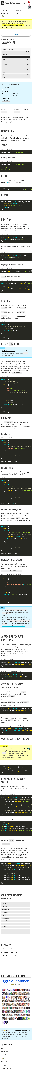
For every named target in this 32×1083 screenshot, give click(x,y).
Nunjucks (16, 62)
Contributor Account (8, 1055)
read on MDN (23, 749)
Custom (16, 77)
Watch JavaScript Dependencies (14, 956)
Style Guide (4, 1062)
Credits (3, 1065)
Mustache (16, 67)
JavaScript (16, 57)
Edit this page (7, 1045)
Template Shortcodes (10, 952)
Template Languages (7, 39)
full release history (7, 27)
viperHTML (17, 182)
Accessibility (5, 1051)
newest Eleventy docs (8, 23)
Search (18, 7)
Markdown (16, 54)
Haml (16, 72)
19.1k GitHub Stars (9, 1068)
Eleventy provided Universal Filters (18, 520)
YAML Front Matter (8, 351)
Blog (17, 13)
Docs (2, 7)
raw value (15, 224)
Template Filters (8, 949)
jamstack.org (13, 1036)
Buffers (3, 182)
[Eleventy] (2, 3)
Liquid (16, 59)
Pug (16, 74)
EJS (16, 69)
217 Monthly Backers (7, 1072)
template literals (9, 158)
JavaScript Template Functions (13, 138)
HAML (4, 927)
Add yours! (15, 94)
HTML (16, 52)
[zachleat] (2, 16)
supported (18, 976)
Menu (16, 34)
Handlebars (16, 64)
